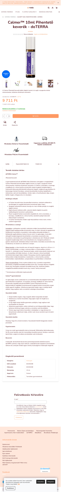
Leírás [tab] (7, 164)
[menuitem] (7, 12)
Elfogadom (50, 482)
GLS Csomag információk (10, 458)
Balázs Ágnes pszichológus (25, 431)
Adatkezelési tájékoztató (10, 449)
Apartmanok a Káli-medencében (14, 433)
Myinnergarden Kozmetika (44, 431)
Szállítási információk (8, 456)
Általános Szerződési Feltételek (12, 447)
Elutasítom (40, 482)
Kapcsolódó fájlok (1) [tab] (22, 164)
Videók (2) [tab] (38, 164)
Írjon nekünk (6, 453)
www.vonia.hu (39, 407)
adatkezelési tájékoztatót (22, 411)
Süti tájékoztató (7, 460)
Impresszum (6, 444)
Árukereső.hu (45, 471)
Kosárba (36, 116)
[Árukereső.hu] (45, 469)
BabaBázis (38, 433)
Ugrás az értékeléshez (41, 34)
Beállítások (10, 488)
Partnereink (11, 431)
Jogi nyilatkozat (7, 451)
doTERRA (30, 31)
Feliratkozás (19, 417)
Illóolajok (29, 361)
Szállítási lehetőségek (9, 111)
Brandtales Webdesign (51, 433)
